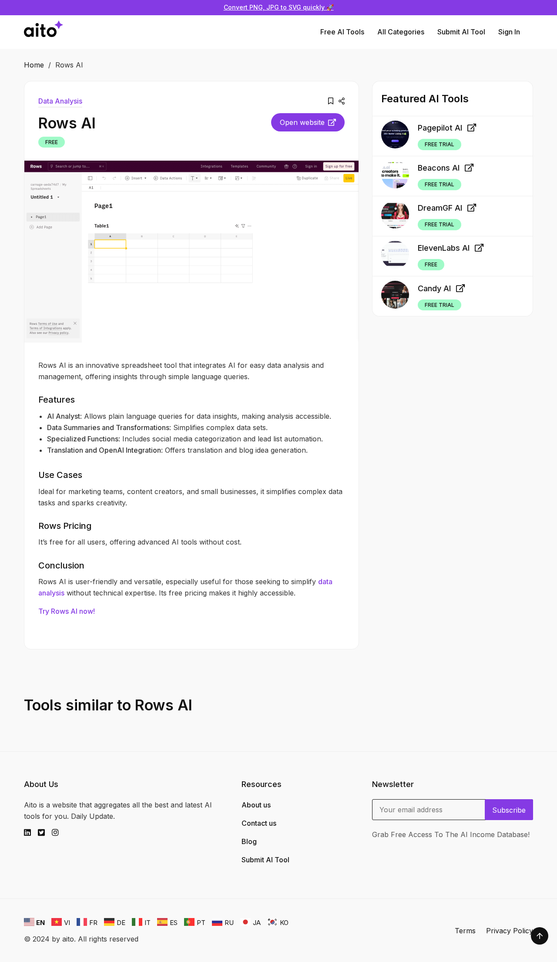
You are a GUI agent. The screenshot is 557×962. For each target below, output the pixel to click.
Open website (302, 122)
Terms (465, 930)
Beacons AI (439, 168)
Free (51, 142)
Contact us (259, 823)
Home (34, 65)
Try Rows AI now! (66, 611)
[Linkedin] (31, 832)
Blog (249, 841)
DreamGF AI (440, 208)
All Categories (400, 31)
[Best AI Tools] (43, 32)
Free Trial (439, 144)
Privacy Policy (509, 930)
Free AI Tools (342, 31)
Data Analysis (60, 101)
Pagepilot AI (440, 127)
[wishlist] (330, 101)
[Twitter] (45, 832)
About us (256, 805)
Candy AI (434, 288)
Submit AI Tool (461, 31)
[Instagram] (59, 832)
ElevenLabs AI (444, 248)
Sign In (509, 31)
